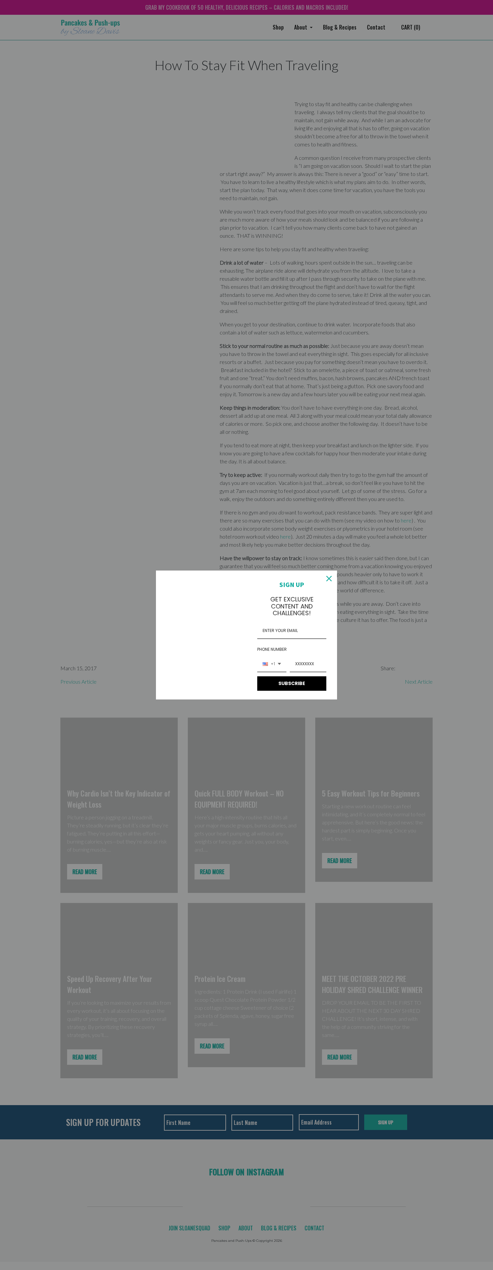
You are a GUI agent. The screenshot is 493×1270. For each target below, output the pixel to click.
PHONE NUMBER (272, 649)
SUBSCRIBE (291, 683)
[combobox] (271, 664)
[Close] (329, 579)
